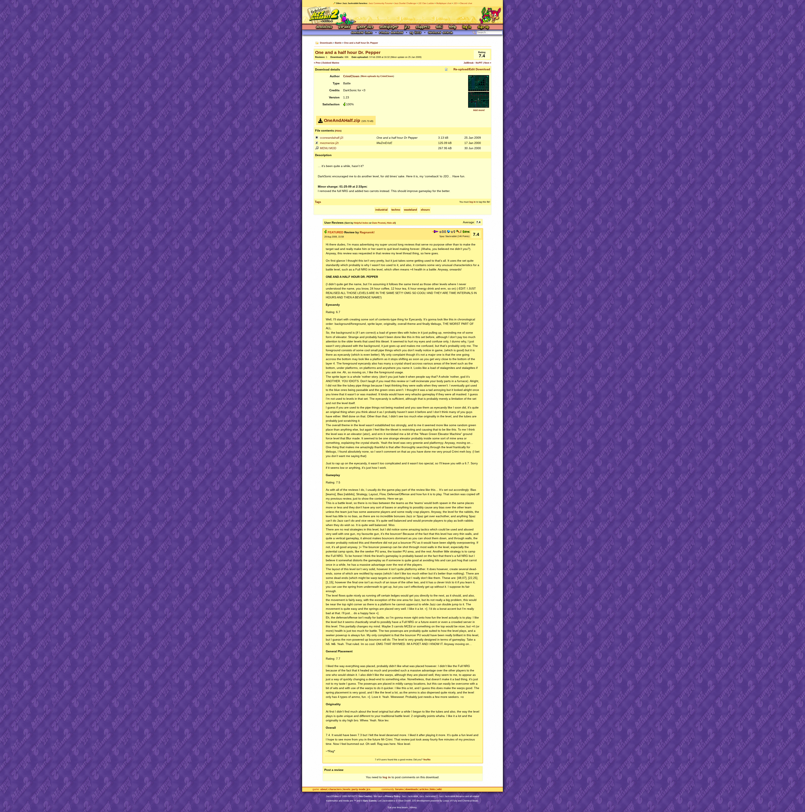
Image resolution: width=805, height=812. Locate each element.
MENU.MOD (328, 148)
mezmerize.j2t (329, 143)
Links (433, 789)
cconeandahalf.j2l (331, 137)
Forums (344, 27)
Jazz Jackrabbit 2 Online (402, 15)
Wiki (439, 27)
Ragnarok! (367, 232)
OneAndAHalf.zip (342, 120)
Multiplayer (389, 27)
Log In (467, 27)
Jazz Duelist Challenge (405, 3)
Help (453, 27)
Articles (423, 789)
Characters (335, 789)
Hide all (391, 223)
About (323, 789)
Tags (318, 202)
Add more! (479, 110)
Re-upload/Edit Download (471, 69)
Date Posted (379, 223)
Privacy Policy (392, 796)
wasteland (410, 209)
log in (472, 202)
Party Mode (358, 789)
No (429, 759)
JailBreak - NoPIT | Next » (477, 62)
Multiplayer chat (443, 3)
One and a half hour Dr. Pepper (361, 43)
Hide (338, 130)
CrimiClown (351, 76)
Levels (346, 789)
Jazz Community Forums (380, 3)
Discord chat (466, 3)
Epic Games (370, 800)
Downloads (324, 27)
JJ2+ (455, 3)
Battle (338, 43)
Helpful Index (361, 223)
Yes (425, 759)
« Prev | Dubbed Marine (326, 62)
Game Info (365, 27)
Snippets (422, 27)
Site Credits (365, 796)
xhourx (425, 209)
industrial (381, 209)
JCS (407, 27)
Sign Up (483, 27)
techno (395, 209)
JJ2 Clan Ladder (426, 3)
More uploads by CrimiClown (377, 76)
